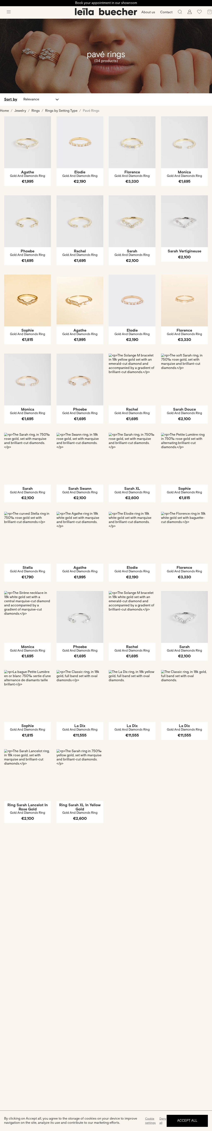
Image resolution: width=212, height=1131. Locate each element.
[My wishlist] (199, 13)
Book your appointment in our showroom (106, 3)
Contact (166, 12)
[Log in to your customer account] (190, 13)
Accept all (187, 1121)
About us (148, 12)
